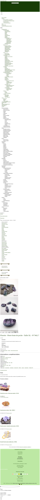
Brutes (3, 228)
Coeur (7, 365)
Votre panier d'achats (6, 10)
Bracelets (3, 225)
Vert (9, 362)
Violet (11, 362)
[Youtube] (21, 482)
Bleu (7, 362)
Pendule (3, 253)
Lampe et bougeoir (4, 254)
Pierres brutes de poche (14, 350)
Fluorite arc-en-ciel (8, 357)
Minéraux (3, 237)
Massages (3, 232)
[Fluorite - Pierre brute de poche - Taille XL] (9, 296)
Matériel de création (5, 246)
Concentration (7, 367)
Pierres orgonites (4, 235)
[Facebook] (18, 482)
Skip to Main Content (3, 0)
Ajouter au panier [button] (5, 397)
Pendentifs (3, 226)
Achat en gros (4, 273)
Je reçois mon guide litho (4, 469)
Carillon (3, 255)
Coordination (11, 367)
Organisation (26, 367)
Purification (3, 238)
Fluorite (9, 350)
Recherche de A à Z (5, 267)
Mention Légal (15, 483)
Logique (23, 367)
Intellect (20, 367)
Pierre (4, 356)
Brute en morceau (5, 358)
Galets (3, 229)
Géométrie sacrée (4, 231)
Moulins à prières (4, 250)
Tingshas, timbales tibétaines (6, 252)
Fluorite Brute (2, 218)
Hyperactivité (16, 367)
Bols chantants (4, 248)
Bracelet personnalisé (5, 227)
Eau (3, 366)
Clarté (3, 367)
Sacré (9, 365)
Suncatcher (3, 256)
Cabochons (3, 234)
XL (6, 361)
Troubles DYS (31, 367)
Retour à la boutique (8, 490)
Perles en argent (4, 245)
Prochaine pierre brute (3, 370)
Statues (3, 251)
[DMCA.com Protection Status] (20, 484)
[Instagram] (19, 482)
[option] (1, 497)
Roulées (3, 230)
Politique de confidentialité (21, 483)
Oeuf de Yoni (4, 233)
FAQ (36, 483)
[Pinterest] (20, 482)
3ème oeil (4, 365)
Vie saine (3, 257)
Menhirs (3, 236)
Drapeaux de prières (5, 249)
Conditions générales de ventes (30, 483)
